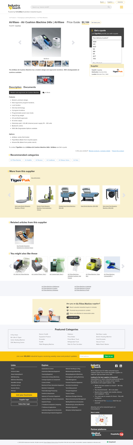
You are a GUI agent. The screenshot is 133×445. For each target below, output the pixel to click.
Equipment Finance (45, 337)
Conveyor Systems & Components (51, 379)
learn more (73, 317)
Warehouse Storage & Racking (74, 396)
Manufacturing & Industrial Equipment (52, 413)
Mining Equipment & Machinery (74, 374)
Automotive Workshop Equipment (51, 371)
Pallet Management (71, 379)
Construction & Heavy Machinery (50, 377)
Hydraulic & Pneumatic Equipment (51, 396)
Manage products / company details (99, 151)
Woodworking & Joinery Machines (75, 404)
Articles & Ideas (15, 371)
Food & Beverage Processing (49, 391)
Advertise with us (15, 385)
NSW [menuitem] (94, 42)
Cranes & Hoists (46, 382)
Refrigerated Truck (73, 342)
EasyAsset (109, 401)
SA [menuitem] (94, 49)
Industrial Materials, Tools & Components (53, 399)
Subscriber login (24, 404)
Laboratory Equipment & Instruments (51, 410)
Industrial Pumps (46, 402)
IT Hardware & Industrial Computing (51, 404)
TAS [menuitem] (94, 59)
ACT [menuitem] (94, 56)
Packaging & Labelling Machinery (27, 17)
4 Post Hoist (14, 335)
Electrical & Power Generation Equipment (53, 385)
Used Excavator (101, 339)
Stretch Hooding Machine (103, 337)
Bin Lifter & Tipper (16, 337)
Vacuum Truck (100, 342)
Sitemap (13, 391)
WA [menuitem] (94, 51)
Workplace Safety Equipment (73, 410)
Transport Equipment (71, 391)
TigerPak (18, 26)
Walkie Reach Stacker (102, 344)
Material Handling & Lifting (73, 369)
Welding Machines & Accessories (74, 402)
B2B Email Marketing (16, 379)
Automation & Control (47, 369)
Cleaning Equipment (47, 374)
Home (12, 369)
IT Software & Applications (49, 407)
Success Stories (15, 388)
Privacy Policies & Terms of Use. (51, 442)
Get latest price (95, 22)
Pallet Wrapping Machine (46, 344)
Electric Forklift (43, 334)
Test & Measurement (71, 388)
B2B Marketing (15, 377)
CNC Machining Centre (17, 342)
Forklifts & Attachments (48, 393)
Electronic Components (48, 388)
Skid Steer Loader (101, 334)
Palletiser (70, 334)
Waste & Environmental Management (76, 399)
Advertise (120, 2)
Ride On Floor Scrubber (75, 344)
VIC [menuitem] (94, 44)
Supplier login (24, 400)
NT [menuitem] (94, 54)
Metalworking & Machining (73, 371)
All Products (12, 17)
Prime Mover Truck (73, 339)
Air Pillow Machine (42, 17)
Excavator (42, 339)
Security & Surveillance (72, 385)
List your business (24, 395)
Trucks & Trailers (70, 393)
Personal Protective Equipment (74, 382)
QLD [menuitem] (94, 47)
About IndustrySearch (17, 374)
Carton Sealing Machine (18, 340)
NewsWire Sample (16, 382)
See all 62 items (35, 178)
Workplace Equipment (72, 407)
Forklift (41, 342)
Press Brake (71, 337)
